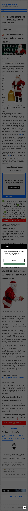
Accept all (14, 263)
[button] (25, 508)
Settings (14, 260)
